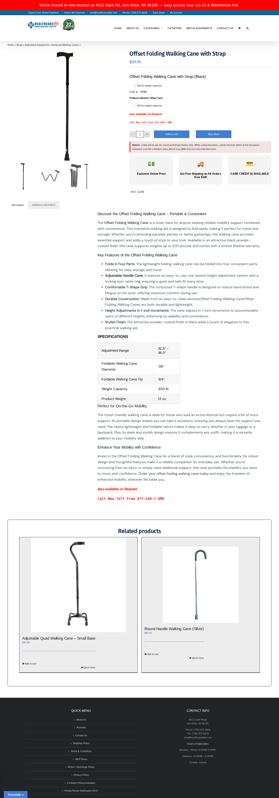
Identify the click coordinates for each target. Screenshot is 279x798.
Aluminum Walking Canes (65, 45)
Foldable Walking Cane (119, 363)
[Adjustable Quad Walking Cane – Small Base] (78, 584)
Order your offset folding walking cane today (173, 473)
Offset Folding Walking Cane (126, 222)
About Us (81, 719)
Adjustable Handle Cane (124, 275)
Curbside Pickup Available (81, 783)
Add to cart (172, 134)
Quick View (89, 667)
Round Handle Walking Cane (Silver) (174, 629)
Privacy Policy (81, 775)
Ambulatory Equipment (37, 45)
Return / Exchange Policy (81, 767)
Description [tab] (18, 205)
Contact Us (81, 735)
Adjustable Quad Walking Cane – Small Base (58, 638)
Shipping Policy (81, 743)
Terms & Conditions (81, 751)
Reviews (81, 727)
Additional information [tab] (43, 205)
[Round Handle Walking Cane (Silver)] (201, 585)
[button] (247, 28)
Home (11, 45)
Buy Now (213, 134)
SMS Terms (81, 759)
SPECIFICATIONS (113, 336)
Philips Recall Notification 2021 (81, 790)
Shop (19, 45)
